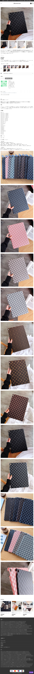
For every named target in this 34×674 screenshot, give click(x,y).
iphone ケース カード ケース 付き (27, 625)
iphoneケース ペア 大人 (20, 658)
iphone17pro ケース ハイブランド (14, 624)
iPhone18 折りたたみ (28, 654)
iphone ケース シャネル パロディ (29, 655)
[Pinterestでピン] (7, 94)
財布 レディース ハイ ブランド (26, 666)
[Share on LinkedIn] (8, 94)
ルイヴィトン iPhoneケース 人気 (20, 665)
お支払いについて (3, 642)
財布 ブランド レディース (4, 635)
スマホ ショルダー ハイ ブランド (23, 662)
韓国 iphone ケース (10, 635)
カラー (1, 68)
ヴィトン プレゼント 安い (4, 666)
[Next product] (1, 56)
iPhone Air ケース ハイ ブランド (4, 625)
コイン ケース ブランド (29, 628)
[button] (1, 3)
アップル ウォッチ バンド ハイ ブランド (5, 628)
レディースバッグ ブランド (28, 665)
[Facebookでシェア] (2, 94)
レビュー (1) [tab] (6, 99)
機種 (1, 73)
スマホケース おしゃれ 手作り (4, 662)
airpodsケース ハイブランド (19, 651)
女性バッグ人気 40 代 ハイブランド (12, 666)
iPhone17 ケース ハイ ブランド (12, 654)
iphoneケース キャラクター (21, 655)
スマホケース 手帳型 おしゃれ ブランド (13, 662)
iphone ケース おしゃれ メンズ (12, 625)
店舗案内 (2, 645)
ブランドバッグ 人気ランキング (12, 665)
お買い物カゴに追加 (9, 78)
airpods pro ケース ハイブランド (5, 621)
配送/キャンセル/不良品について (5, 647)
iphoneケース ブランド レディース (13, 658)
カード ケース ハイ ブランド (14, 628)
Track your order (3, 640)
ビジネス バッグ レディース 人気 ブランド (6, 632)
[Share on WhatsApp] (1, 94)
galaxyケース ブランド (26, 651)
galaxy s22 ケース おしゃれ (22, 621)
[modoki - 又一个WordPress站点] (17, 3)
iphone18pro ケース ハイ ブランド (23, 624)
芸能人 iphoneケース (19, 666)
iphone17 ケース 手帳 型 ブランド (5, 624)
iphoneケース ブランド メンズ (4, 658)
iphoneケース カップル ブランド (13, 655)
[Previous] (2, 23)
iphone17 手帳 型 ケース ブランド (21, 654)
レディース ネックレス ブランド (23, 632)
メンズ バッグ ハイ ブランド (15, 632)
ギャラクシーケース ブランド (22, 628)
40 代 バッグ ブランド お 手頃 (4, 651)
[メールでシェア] (5, 94)
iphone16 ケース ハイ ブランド (4, 654)
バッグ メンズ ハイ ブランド (4, 665)
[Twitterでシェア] (4, 94)
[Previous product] (3, 56)
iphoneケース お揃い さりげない (5, 655)
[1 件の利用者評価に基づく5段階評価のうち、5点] (17, 57)
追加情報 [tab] (3, 99)
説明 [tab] (1, 99)
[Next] (31, 23)
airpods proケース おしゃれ (12, 651)
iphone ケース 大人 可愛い (27, 658)
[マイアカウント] (31, 3)
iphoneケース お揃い (19, 625)
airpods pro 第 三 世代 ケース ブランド (13, 621)
